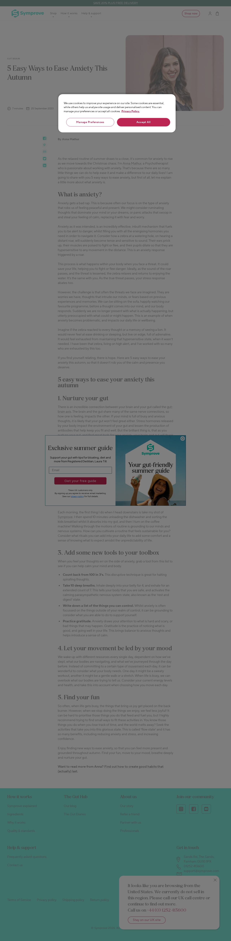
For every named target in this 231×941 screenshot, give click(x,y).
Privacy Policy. (130, 111)
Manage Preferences (90, 122)
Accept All (143, 122)
